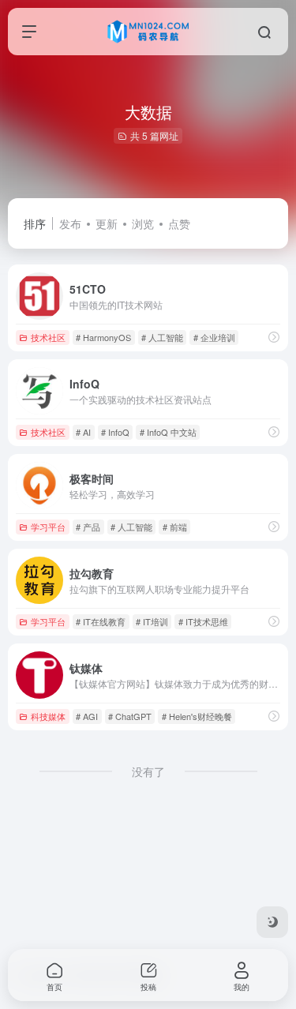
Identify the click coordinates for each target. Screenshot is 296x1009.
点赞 (179, 223)
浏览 (143, 223)
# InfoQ (115, 432)
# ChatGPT (130, 716)
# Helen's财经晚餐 (197, 716)
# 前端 (175, 526)
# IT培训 (152, 621)
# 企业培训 (214, 337)
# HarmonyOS (103, 337)
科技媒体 (48, 716)
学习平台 (48, 526)
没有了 (148, 771)
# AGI (87, 716)
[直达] (274, 337)
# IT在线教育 (101, 621)
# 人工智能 (162, 337)
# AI (83, 432)
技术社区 (48, 337)
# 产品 (88, 526)
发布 (70, 223)
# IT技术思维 (203, 621)
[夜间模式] (272, 922)
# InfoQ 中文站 (168, 432)
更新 (107, 223)
